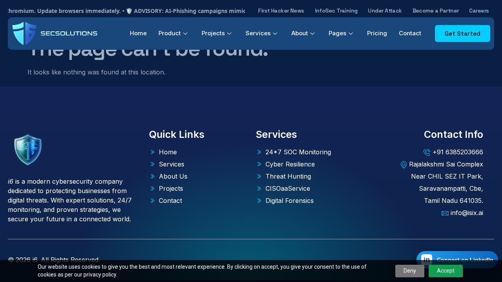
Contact (410, 33)
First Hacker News (281, 10)
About (299, 33)
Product (169, 33)
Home (138, 33)
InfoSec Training (336, 10)
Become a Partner (436, 10)
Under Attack (385, 10)
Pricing (377, 33)
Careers (479, 10)
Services (258, 33)
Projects (213, 33)
